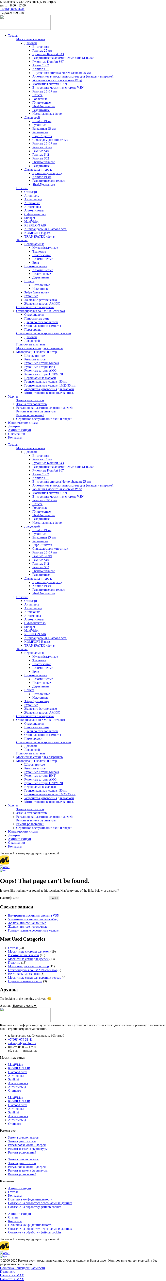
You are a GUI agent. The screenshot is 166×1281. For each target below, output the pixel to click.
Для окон (30, 43)
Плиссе (37, 95)
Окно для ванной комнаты (42, 325)
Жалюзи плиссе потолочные (27, 926)
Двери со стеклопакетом (41, 322)
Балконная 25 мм (44, 128)
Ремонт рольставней (30, 415)
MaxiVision (31, 221)
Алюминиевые (42, 258)
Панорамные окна (36, 318)
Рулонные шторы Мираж (41, 363)
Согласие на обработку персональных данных (40, 1203)
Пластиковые (41, 255)
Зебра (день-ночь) (36, 292)
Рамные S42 (40, 154)
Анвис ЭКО (40, 65)
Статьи (13, 948)
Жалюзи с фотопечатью (40, 300)
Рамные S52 (40, 158)
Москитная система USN (49, 84)
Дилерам (14, 426)
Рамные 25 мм (42, 50)
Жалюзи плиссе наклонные (27, 923)
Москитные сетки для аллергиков (39, 348)
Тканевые (39, 251)
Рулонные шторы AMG (40, 370)
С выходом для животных (50, 139)
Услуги (13, 396)
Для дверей (32, 117)
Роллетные (39, 99)
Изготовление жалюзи (23, 955)
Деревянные (40, 277)
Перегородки (33, 329)
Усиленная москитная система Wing (57, 80)
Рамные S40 (40, 151)
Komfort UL (40, 69)
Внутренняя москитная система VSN (58, 87)
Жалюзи (22, 240)
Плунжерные (41, 102)
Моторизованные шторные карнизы (49, 392)
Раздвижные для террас (48, 180)
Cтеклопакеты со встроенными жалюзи (43, 333)
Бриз (35, 262)
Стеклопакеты (34, 314)
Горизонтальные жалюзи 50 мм (45, 381)
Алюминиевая (34, 210)
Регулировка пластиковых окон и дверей (44, 407)
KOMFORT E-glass (37, 233)
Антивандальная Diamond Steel (45, 229)
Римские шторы (35, 359)
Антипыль (31, 195)
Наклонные (40, 288)
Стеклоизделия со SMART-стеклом (40, 311)
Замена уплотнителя (30, 400)
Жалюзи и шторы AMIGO (42, 303)
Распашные (40, 132)
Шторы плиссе (34, 355)
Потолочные (41, 285)
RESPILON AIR (35, 225)
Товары (13, 35)
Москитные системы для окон (29, 951)
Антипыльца (33, 199)
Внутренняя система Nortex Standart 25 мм (61, 72)
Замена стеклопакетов (31, 404)
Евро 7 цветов (42, 136)
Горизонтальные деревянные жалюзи (34, 930)
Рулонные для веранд (47, 173)
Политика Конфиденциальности (22, 1268)
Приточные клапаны (30, 344)
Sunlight (29, 218)
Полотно (22, 188)
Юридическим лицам (23, 422)
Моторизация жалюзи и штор (36, 352)
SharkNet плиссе (43, 106)
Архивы (5, 1005)
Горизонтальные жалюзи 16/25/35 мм (50, 385)
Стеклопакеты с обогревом (35, 307)
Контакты (15, 437)
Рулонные (39, 124)
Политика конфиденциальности (30, 1199)
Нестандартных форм (47, 113)
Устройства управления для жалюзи (49, 389)
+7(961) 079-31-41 (12, 9)
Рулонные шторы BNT (40, 367)
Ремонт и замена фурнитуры (36, 411)
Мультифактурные (45, 247)
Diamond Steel (17, 1072)
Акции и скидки (19, 430)
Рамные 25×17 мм (44, 91)
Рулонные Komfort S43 (48, 54)
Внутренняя (40, 46)
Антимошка (32, 206)
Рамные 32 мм (42, 147)
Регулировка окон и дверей (27, 1145)
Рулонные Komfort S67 (48, 61)
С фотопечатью (35, 214)
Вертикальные (34, 244)
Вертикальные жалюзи (40, 378)
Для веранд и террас (38, 169)
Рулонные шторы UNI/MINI (43, 374)
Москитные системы (30, 39)
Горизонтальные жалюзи (25, 981)
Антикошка (32, 203)
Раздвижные (41, 110)
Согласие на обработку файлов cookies (34, 1207)
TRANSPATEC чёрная (39, 236)
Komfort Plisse (41, 121)
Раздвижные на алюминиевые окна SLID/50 (63, 57)
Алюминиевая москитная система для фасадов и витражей (73, 76)
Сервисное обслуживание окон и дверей (44, 419)
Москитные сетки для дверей (28, 959)
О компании (16, 433)
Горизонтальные (35, 266)
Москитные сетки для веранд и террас (34, 977)
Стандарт (30, 191)
